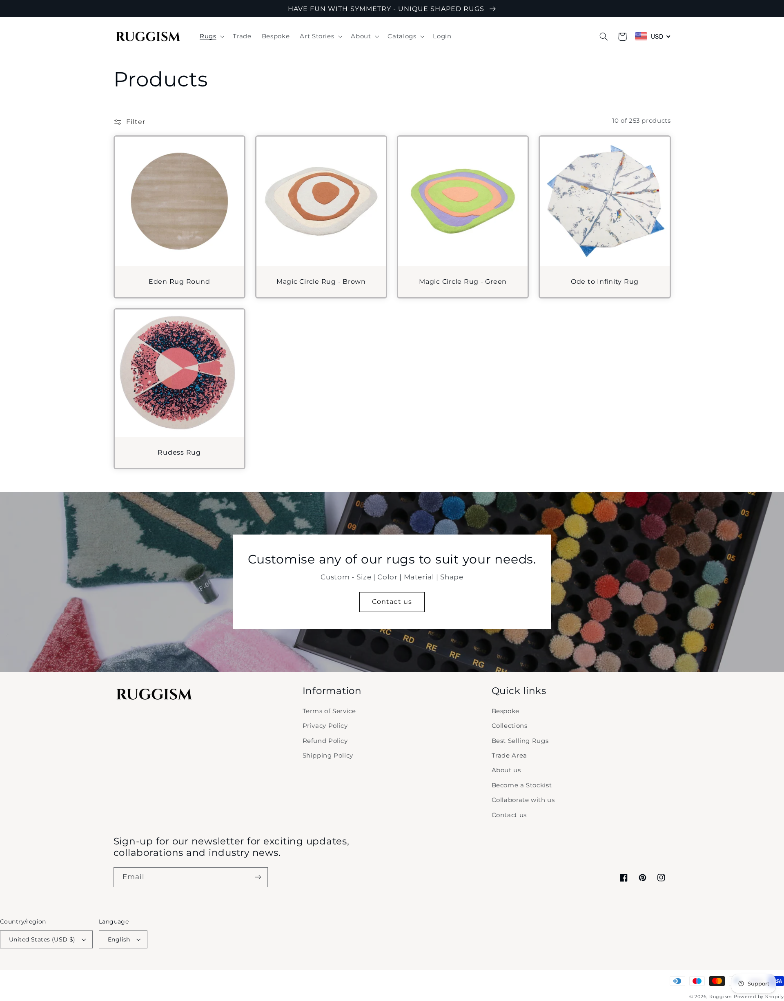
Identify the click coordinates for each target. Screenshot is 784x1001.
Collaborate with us (523, 800)
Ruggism (720, 996)
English (119, 939)
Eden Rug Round (179, 281)
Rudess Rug (179, 452)
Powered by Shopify (759, 996)
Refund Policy (325, 741)
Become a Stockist (522, 785)
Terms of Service (329, 711)
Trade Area (509, 755)
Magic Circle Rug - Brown (321, 281)
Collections (510, 725)
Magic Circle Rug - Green (463, 281)
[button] (210, 37)
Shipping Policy (328, 755)
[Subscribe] (257, 877)
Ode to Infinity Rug (605, 281)
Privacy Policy (325, 725)
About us (506, 770)
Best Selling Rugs (520, 741)
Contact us (392, 601)
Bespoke (505, 711)
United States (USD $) (42, 939)
